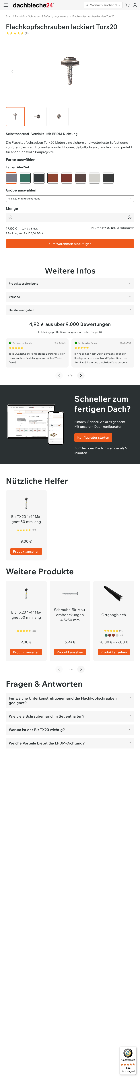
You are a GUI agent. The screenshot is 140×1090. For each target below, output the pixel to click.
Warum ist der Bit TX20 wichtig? (37, 729)
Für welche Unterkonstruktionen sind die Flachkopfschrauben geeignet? (63, 700)
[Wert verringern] (10, 217)
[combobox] (70, 198)
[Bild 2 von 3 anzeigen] (37, 116)
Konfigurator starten (93, 437)
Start (9, 16)
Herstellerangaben (21, 310)
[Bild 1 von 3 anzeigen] (15, 116)
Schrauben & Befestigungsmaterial (48, 16)
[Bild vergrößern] (70, 71)
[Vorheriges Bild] (12, 71)
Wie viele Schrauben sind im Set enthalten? (46, 716)
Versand (14, 297)
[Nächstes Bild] (127, 71)
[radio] (11, 178)
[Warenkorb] (127, 5)
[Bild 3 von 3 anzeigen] (59, 116)
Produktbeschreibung (23, 283)
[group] (70, 178)
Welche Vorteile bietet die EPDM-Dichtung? (47, 743)
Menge (12, 208)
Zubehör (20, 16)
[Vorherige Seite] (59, 375)
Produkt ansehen (26, 551)
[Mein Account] (135, 5)
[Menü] (134, 1049)
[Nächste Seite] (81, 375)
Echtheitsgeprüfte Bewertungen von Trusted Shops (68, 332)
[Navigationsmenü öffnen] (5, 5)
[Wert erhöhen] (129, 217)
